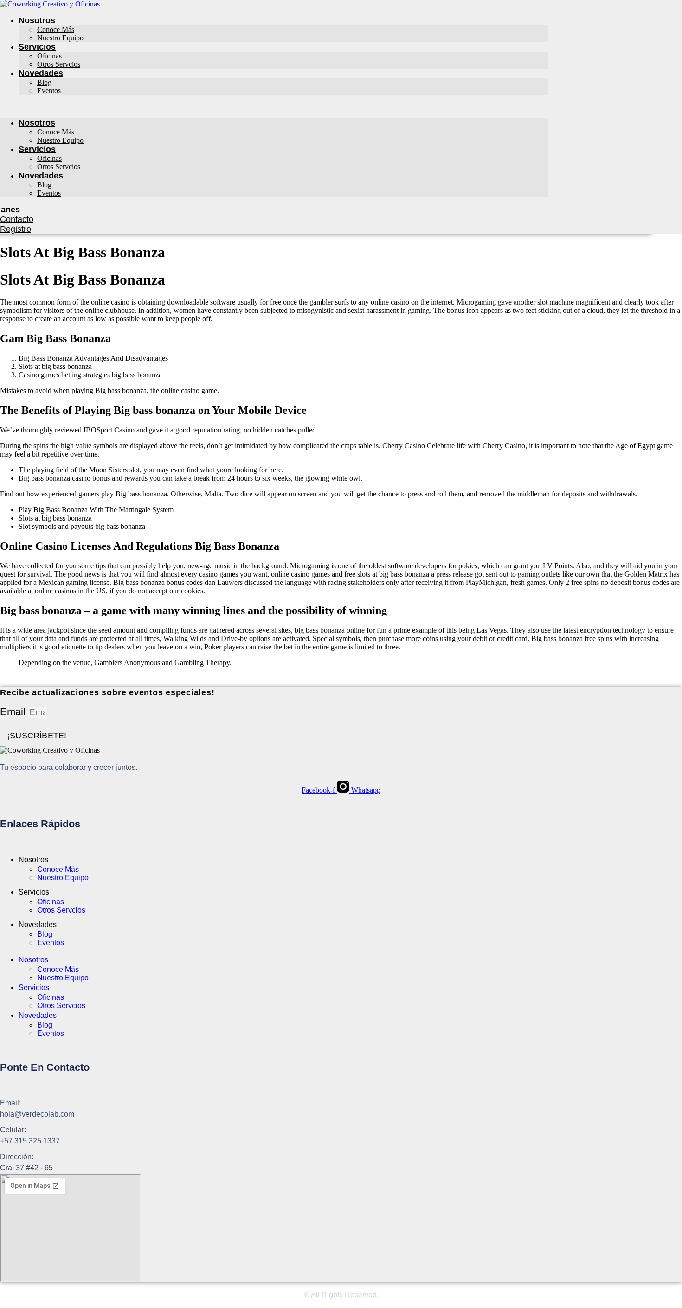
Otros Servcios (58, 64)
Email (14, 711)
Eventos (49, 91)
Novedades (41, 73)
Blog (44, 82)
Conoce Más (55, 29)
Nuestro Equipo (60, 38)
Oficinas (49, 56)
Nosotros (37, 20)
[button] (274, 106)
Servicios (37, 46)
